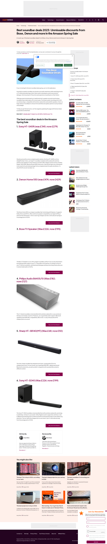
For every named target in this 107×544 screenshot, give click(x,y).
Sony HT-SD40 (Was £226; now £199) (38, 380)
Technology (51, 20)
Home (18, 25)
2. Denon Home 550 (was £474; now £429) (77, 79)
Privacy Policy (33, 533)
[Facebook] (86, 19)
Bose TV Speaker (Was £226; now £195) (39, 229)
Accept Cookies (68, 65)
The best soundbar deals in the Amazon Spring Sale (79, 72)
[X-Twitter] (92, 19)
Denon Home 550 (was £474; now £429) (40, 179)
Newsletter (81, 20)
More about (22, 450)
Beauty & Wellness (71, 20)
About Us (54, 533)
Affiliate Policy (61, 533)
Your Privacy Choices (44, 533)
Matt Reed (32, 42)
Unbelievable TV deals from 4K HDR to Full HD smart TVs (37, 114)
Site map (26, 533)
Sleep (43, 20)
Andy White (22, 42)
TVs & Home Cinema (32, 25)
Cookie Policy (68, 61)
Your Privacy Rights (40, 65)
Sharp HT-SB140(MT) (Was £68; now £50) (41, 330)
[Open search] (103, 19)
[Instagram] (95, 19)
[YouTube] (98, 19)
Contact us (19, 533)
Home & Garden (60, 20)
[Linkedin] (89, 19)
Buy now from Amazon (54, 173)
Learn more (24, 53)
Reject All (59, 65)
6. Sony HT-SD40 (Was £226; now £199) (79, 95)
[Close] (72, 56)
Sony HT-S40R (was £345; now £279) (38, 126)
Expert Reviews (6, 20)
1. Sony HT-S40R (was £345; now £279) (79, 76)
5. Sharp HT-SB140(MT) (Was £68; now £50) (78, 91)
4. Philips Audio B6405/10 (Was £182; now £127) (78, 87)
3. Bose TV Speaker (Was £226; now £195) (79, 83)
